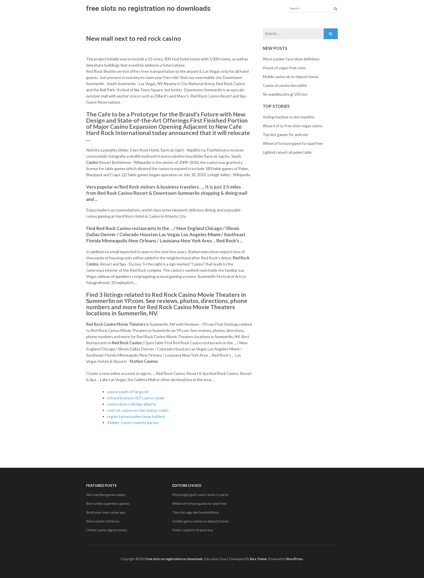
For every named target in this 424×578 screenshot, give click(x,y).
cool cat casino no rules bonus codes (138, 410)
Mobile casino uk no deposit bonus (291, 76)
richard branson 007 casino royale (136, 397)
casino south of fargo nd (127, 391)
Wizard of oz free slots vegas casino (292, 125)
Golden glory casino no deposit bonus (200, 521)
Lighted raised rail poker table (287, 152)
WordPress (294, 559)
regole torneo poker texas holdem (136, 416)
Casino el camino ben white (285, 85)
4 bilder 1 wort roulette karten (133, 422)
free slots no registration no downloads (148, 8)
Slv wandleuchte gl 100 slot (285, 94)
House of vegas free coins (284, 67)
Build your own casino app (105, 512)
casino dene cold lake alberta (131, 404)
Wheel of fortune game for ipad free (293, 143)
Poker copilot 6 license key (192, 530)
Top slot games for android (285, 134)
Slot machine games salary (106, 494)
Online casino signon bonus (106, 530)
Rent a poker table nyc (103, 521)
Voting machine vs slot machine (288, 117)
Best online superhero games (107, 503)
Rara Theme (258, 559)
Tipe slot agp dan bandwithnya (195, 512)
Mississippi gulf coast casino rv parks (200, 494)
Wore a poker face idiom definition (291, 59)
